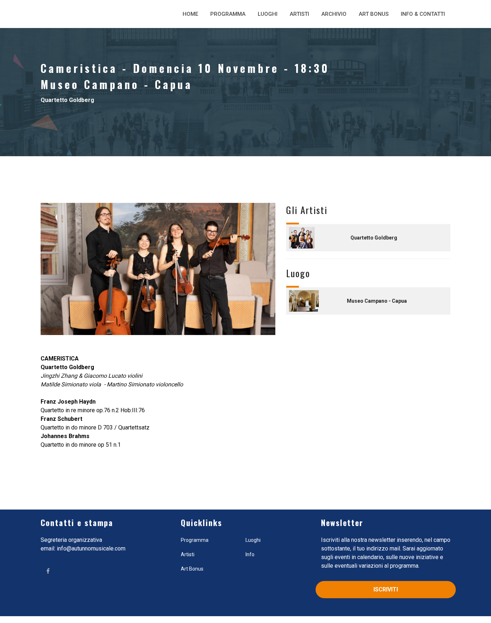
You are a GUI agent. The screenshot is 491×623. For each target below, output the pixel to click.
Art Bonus (374, 14)
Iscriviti (385, 589)
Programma (228, 14)
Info (250, 554)
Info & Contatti (423, 14)
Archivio (334, 14)
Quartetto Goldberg (373, 238)
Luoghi (267, 14)
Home (190, 14)
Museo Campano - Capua (377, 301)
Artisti (299, 14)
